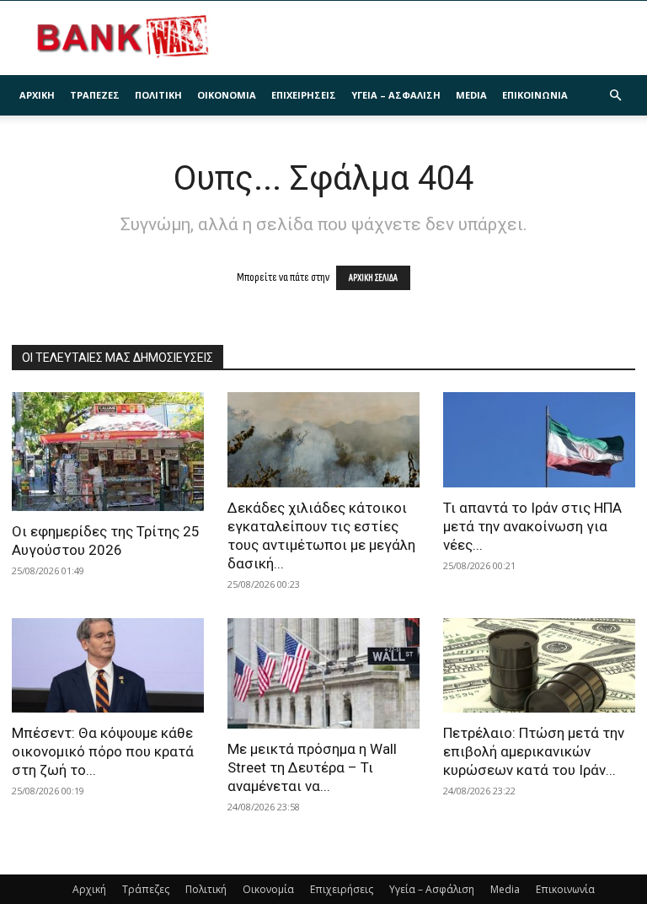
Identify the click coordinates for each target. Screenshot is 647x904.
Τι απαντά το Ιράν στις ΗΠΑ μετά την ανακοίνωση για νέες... (532, 526)
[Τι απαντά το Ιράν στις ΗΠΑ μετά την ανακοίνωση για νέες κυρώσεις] (539, 439)
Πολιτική (158, 95)
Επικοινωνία (535, 95)
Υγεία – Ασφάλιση (396, 95)
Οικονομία (226, 95)
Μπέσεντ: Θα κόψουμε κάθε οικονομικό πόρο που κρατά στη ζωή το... (103, 751)
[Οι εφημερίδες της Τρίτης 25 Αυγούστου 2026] (108, 451)
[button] (615, 96)
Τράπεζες (95, 95)
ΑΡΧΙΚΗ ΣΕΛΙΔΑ (373, 277)
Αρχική (37, 95)
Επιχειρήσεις (303, 95)
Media (471, 95)
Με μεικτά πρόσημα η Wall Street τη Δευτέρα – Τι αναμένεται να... (312, 767)
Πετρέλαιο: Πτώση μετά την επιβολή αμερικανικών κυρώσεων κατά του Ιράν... (533, 751)
